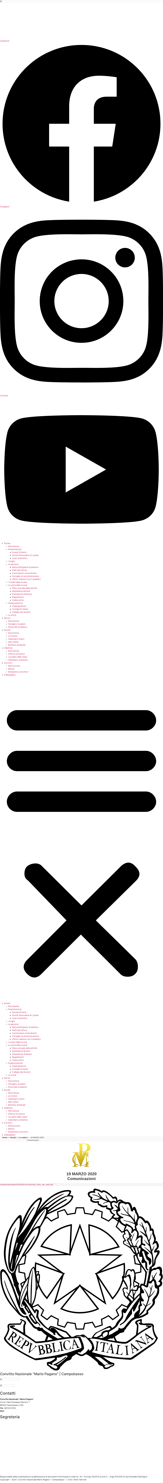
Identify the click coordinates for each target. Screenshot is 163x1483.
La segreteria (6, 1423)
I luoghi (11, 561)
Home (4, 1137)
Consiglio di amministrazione (25, 576)
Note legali (5, 1473)
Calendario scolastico (18, 660)
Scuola (7, 543)
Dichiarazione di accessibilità (13, 1469)
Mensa (11, 669)
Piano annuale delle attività (24, 588)
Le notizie (12, 636)
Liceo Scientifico (19, 558)
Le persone (13, 564)
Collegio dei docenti (21, 612)
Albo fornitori (6, 1429)
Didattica (8, 648)
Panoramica (13, 546)
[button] (81, 839)
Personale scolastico (17, 627)
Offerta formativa (16, 654)
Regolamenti (18, 597)
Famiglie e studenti (17, 624)
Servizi (7, 618)
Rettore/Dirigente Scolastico (25, 567)
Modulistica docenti (21, 591)
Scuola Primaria (19, 552)
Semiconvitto (14, 666)
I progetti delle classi (17, 657)
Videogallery (10, 675)
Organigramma (19, 606)
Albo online (13, 642)
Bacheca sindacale (16, 645)
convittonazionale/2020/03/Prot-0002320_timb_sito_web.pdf (27, 1184)
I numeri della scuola (17, 582)
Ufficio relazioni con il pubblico (26, 579)
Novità (7, 630)
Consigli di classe (20, 609)
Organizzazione (15, 603)
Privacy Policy (6, 1466)
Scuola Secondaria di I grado (25, 555)
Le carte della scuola (17, 585)
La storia (12, 615)
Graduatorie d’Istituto (22, 594)
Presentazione (14, 549)
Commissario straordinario (24, 573)
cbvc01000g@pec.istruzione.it (19, 1411)
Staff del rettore (19, 570)
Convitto (8, 663)
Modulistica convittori (18, 672)
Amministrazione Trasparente (14, 1433)
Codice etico (18, 600)
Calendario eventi (16, 639)
